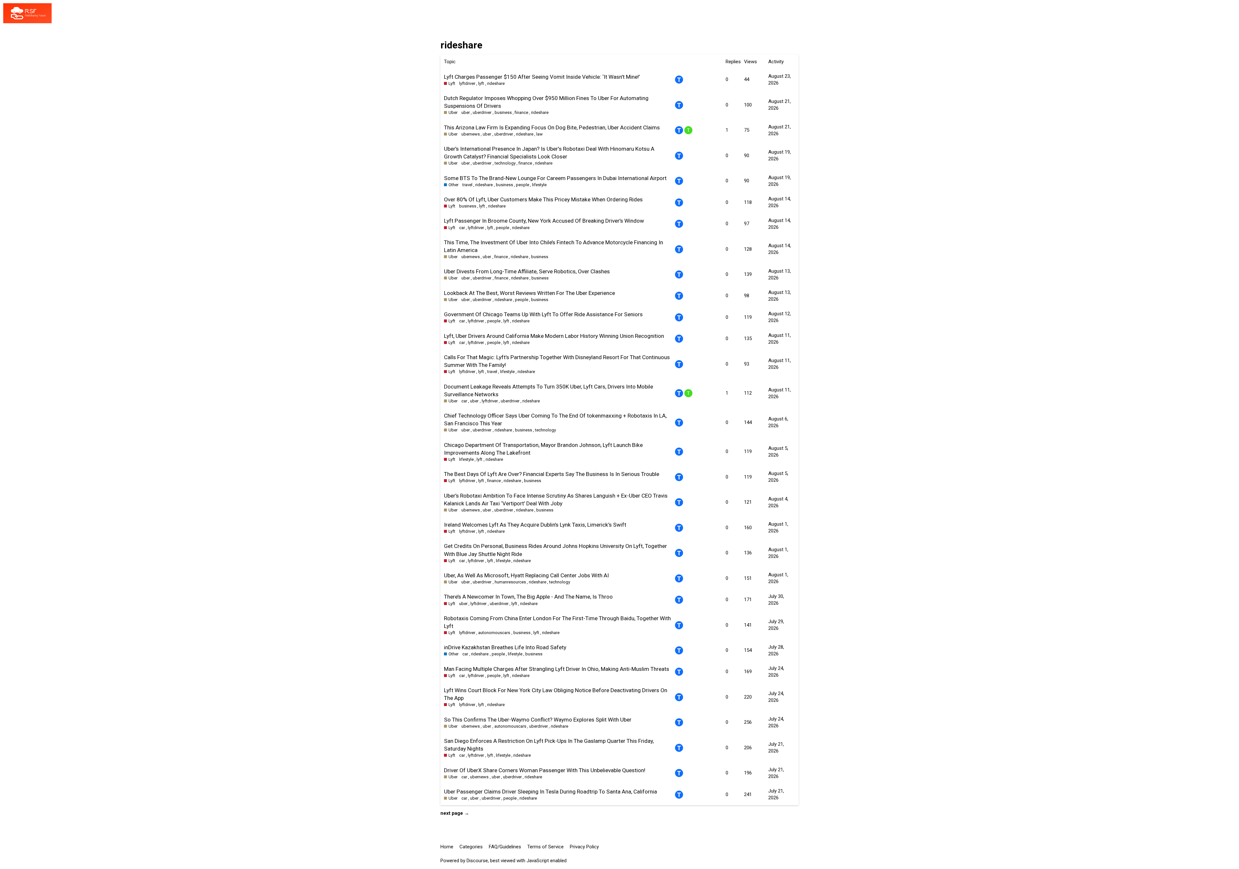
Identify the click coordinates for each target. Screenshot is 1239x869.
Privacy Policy (584, 847)
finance (521, 112)
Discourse (477, 861)
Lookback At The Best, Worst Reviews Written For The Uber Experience (529, 293)
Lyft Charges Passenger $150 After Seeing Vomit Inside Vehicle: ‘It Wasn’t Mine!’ (542, 77)
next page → (454, 813)
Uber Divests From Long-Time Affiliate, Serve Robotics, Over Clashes (527, 271)
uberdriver (482, 112)
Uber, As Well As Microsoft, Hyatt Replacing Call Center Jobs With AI (526, 575)
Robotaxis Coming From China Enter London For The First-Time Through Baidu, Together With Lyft (557, 622)
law (539, 134)
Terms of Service (545, 847)
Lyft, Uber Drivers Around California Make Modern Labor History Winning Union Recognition (554, 336)
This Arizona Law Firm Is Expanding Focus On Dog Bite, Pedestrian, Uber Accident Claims (552, 127)
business (503, 112)
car (462, 227)
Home (446, 847)
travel (467, 184)
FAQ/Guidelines (505, 847)
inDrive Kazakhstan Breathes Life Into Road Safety (505, 647)
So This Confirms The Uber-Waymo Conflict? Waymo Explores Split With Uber (537, 719)
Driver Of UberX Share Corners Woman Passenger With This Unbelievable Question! (544, 770)
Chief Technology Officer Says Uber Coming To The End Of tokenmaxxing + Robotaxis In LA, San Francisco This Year (555, 419)
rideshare (496, 83)
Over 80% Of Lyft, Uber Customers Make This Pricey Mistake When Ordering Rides (543, 199)
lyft (481, 83)
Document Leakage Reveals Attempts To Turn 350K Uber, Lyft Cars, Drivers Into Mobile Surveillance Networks (548, 390)
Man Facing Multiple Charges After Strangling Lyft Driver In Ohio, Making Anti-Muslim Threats (556, 669)
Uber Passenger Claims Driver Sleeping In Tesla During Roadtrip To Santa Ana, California (550, 791)
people (522, 184)
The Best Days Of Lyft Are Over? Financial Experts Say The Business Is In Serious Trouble (551, 474)
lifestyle (539, 184)
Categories (471, 847)
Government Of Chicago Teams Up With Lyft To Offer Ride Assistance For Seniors (543, 314)
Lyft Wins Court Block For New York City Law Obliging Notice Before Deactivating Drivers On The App (555, 694)
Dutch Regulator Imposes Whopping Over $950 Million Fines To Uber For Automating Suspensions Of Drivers (546, 102)
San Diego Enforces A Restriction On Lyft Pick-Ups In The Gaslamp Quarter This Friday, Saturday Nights (549, 745)
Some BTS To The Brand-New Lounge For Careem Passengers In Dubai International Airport (555, 178)
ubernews (470, 134)
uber (465, 112)
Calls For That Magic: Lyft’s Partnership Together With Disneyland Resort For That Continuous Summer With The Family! (557, 361)
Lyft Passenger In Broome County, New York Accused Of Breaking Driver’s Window (544, 220)
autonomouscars (494, 632)
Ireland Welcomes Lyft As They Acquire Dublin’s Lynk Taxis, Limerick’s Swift (535, 524)
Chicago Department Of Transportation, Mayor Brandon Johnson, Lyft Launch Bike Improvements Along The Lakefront (543, 449)
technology (505, 163)
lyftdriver (467, 83)
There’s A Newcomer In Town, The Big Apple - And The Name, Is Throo (528, 596)
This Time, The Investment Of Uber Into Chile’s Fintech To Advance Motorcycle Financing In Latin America (553, 246)
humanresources (510, 582)
